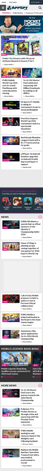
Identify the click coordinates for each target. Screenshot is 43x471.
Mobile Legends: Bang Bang (20, 348)
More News (8, 385)
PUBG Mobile (18, 13)
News (4, 2)
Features (13, 2)
